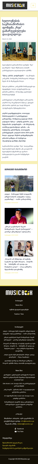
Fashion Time (19, 314)
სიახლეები (8, 202)
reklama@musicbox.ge (25, 424)
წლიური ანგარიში (9, 445)
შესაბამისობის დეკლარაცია (13, 443)
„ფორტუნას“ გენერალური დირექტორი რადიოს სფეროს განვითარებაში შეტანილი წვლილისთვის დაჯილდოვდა (19, 377)
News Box (19, 305)
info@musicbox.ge (27, 421)
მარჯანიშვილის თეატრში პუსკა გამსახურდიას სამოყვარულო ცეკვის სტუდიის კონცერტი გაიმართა (19, 405)
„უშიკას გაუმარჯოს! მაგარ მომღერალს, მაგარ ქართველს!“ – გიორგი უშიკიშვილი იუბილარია (19, 229)
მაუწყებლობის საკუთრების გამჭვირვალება (18, 448)
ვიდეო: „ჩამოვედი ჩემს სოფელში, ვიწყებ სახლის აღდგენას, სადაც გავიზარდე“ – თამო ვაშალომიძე (18, 196)
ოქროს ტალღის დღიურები (19, 309)
